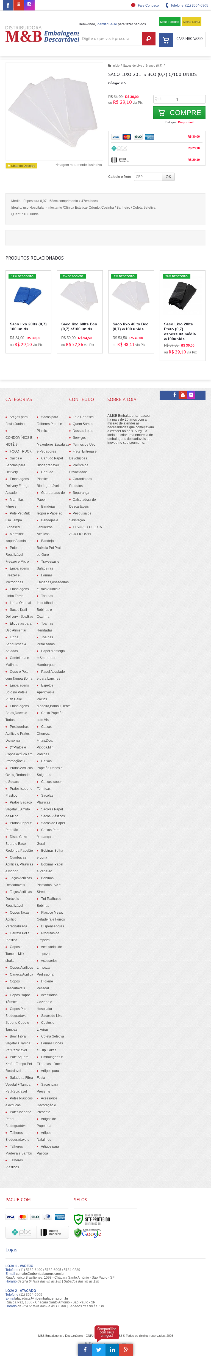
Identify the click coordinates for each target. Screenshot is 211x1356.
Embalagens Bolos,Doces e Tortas (17, 713)
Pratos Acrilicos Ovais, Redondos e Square (19, 775)
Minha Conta (191, 21)
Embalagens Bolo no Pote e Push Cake (17, 692)
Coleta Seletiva (52, 1036)
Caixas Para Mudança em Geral (48, 837)
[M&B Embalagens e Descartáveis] (43, 34)
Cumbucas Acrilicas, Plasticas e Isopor (19, 864)
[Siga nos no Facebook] (8, 6)
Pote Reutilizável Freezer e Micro (17, 554)
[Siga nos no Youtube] (18, 4)
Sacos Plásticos (53, 816)
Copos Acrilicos (21, 968)
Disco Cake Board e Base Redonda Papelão (19, 844)
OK (168, 176)
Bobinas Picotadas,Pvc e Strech (49, 885)
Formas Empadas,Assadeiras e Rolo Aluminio (53, 582)
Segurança (81, 493)
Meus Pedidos (169, 21)
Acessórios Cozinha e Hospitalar (47, 1002)
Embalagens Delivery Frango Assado (17, 486)
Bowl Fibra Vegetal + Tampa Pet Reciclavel (17, 1043)
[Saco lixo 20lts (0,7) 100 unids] (28, 312)
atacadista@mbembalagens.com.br (41, 1298)
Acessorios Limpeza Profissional (47, 967)
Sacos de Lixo (132, 65)
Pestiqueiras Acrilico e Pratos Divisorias (17, 733)
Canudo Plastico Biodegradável (48, 479)
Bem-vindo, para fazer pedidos (112, 24)
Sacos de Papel (53, 823)
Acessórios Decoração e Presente (47, 1105)
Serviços (79, 438)
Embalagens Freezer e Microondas (17, 575)
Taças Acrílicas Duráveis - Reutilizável (18, 899)
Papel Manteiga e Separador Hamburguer (51, 658)
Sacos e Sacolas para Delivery (15, 465)
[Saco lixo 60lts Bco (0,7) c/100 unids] (79, 312)
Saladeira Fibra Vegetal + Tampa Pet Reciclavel (19, 1084)
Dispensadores (52, 926)
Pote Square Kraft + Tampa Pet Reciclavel (18, 1064)
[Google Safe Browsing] (87, 1233)
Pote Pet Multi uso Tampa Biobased (17, 520)
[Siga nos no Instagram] (29, 4)
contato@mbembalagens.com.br (40, 1274)
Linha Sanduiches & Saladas (15, 644)
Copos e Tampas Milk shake (14, 954)
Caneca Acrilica (21, 974)
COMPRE (184, 112)
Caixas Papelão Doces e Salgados (50, 768)
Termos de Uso (84, 444)
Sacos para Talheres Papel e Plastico (49, 424)
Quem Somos (83, 424)
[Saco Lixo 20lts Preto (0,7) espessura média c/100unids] (182, 316)
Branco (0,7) (154, 65)
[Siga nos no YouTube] (183, 395)
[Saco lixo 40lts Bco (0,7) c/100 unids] (131, 312)
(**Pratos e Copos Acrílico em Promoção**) (18, 754)
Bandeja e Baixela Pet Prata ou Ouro (50, 548)
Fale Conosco (148, 5)
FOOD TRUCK (21, 451)
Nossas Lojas (83, 431)
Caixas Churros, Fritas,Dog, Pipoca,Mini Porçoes (45, 740)
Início (116, 65)
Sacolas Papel (52, 809)
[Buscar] (149, 38)
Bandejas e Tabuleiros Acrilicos (47, 527)
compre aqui (31, 330)
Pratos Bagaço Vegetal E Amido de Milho (18, 809)
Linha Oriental (20, 603)
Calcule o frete (119, 177)
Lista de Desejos (22, 165)
